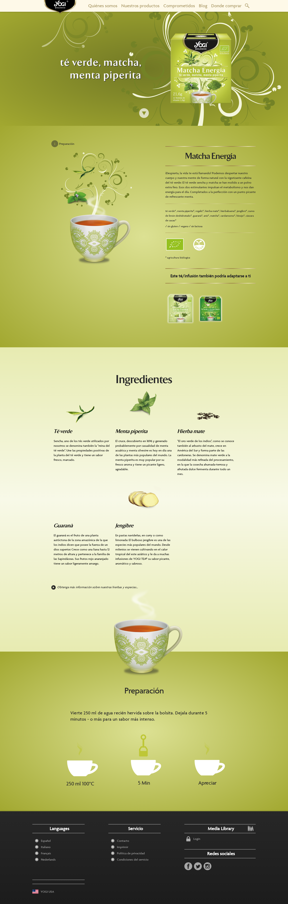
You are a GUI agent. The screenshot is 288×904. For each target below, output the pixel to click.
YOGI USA (47, 891)
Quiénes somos (102, 5)
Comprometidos (179, 5)
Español (46, 841)
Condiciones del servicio (133, 859)
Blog (203, 5)
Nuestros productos (140, 5)
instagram (207, 866)
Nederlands (48, 859)
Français (46, 853)
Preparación (66, 144)
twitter (198, 866)
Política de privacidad (131, 853)
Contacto (123, 841)
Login (196, 839)
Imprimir (122, 847)
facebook (188, 866)
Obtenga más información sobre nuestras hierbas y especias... (97, 587)
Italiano (46, 847)
